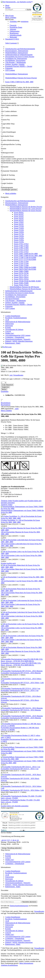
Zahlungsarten (14, 31)
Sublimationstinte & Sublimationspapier (19, 291)
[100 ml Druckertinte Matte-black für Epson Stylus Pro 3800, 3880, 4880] (22, 567)
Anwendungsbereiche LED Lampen (17, 335)
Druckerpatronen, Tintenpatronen (16, 203)
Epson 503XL (19, 216)
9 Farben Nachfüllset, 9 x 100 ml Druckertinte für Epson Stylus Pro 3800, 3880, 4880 (20, 521)
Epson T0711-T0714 (21, 275)
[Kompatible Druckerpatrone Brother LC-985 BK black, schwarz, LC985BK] (22, 726)
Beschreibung (5, 403)
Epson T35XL (19, 226)
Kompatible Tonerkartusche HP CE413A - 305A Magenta (21, 710)
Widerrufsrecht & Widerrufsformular (17, 322)
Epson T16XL (19, 242)
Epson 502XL (19, 218)
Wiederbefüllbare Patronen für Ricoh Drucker (25, 289)
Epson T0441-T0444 (21, 285)
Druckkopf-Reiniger (12, 299)
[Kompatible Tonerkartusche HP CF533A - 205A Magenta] (21, 671)
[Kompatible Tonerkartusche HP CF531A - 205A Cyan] (20, 688)
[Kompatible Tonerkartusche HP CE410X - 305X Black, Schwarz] (22, 776)
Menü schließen (10, 17)
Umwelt (8, 331)
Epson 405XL (19, 220)
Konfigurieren (13, 965)
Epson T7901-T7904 (21, 246)
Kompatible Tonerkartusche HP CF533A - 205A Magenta (21, 673)
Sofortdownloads (15, 35)
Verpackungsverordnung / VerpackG (17, 339)
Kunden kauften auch (20, 501)
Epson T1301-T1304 (21, 261)
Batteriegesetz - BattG (12, 343)
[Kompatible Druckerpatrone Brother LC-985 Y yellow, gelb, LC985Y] (22, 737)
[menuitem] (24, 6)
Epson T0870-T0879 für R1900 (25, 269)
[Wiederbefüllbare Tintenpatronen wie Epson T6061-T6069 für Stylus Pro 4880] (22, 508)
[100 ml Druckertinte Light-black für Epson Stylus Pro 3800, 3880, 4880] (22, 614)
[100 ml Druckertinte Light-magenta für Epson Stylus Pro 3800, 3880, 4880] (22, 602)
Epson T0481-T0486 (21, 283)
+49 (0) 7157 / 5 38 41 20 (10, 840)
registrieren (24, 21)
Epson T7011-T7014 (21, 252)
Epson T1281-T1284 (21, 265)
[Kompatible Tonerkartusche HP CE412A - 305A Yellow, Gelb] (22, 788)
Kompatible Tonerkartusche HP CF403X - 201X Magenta (21, 718)
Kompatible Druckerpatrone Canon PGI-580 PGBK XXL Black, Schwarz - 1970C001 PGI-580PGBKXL (21, 664)
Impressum (9, 326)
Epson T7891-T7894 (21, 248)
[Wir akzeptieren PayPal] (6, 347)
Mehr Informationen (26, 963)
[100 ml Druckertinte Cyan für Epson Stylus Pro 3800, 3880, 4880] (22, 579)
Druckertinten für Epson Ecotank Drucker (19, 293)
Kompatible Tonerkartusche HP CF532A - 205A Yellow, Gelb (22, 683)
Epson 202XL (19, 224)
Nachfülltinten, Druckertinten (15, 297)
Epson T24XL (19, 238)
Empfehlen (4, 391)
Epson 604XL (19, 212)
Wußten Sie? (9, 333)
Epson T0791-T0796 (21, 273)
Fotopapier (9, 306)
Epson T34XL (19, 228)
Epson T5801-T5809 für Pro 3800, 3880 (28, 256)
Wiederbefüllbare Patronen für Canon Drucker (26, 209)
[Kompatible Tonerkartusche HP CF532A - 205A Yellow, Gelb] (22, 681)
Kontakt (8, 327)
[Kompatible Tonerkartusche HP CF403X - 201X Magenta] (22, 716)
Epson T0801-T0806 (21, 271)
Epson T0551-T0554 (21, 279)
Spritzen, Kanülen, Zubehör (14, 302)
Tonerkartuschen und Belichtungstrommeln (20, 201)
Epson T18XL (19, 240)
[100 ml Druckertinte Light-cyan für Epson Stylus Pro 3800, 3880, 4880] (22, 553)
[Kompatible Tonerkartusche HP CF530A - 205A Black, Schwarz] (22, 698)
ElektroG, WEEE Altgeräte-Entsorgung (19, 341)
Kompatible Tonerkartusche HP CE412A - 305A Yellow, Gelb (22, 790)
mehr (17, 409)
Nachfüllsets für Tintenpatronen (16, 295)
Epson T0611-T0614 (21, 277)
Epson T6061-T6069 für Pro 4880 (26, 254)
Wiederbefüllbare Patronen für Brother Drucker (26, 207)
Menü (7, 5)
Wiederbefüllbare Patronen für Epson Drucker (25, 211)
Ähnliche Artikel (6, 501)
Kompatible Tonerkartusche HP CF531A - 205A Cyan (19, 690)
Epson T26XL (19, 236)
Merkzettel (13, 37)
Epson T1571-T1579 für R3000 (25, 259)
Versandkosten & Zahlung (14, 329)
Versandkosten (39, 911)
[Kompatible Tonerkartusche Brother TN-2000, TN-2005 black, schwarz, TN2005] (22, 798)
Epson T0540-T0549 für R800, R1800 (27, 281)
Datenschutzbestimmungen (19, 906)
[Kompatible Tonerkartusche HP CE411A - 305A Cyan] (20, 767)
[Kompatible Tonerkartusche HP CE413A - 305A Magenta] (22, 708)
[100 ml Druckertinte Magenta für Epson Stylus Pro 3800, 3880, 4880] (22, 530)
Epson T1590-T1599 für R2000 (25, 257)
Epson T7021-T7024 (21, 250)
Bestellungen (14, 33)
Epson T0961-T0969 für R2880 (25, 267)
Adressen (13, 29)
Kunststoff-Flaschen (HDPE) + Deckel (18, 304)
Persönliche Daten (16, 27)
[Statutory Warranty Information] (2, 399)
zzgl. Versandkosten (16, 375)
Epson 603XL (19, 214)
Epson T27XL (19, 234)
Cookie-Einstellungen (12, 316)
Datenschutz (9, 324)
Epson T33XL (19, 230)
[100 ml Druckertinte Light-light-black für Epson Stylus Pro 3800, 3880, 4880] (22, 542)
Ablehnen (4, 965)
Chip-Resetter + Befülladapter (15, 301)
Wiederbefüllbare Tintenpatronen (16, 205)
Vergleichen (5, 387)
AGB (7, 320)
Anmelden (13, 21)
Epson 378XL (19, 222)
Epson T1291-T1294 (21, 263)
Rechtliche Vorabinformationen (16, 318)
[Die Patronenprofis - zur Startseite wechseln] (17, 2)
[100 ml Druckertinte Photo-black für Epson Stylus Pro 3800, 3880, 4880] (22, 591)
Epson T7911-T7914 (21, 244)
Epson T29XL (19, 232)
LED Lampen (10, 308)
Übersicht (13, 25)
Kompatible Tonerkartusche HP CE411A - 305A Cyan (19, 769)
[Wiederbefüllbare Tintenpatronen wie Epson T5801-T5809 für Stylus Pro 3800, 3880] (22, 759)
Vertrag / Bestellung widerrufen (11, 848)
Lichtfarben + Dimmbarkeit (14, 337)
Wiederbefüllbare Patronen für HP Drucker (24, 287)
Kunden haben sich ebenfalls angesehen (14, 806)
